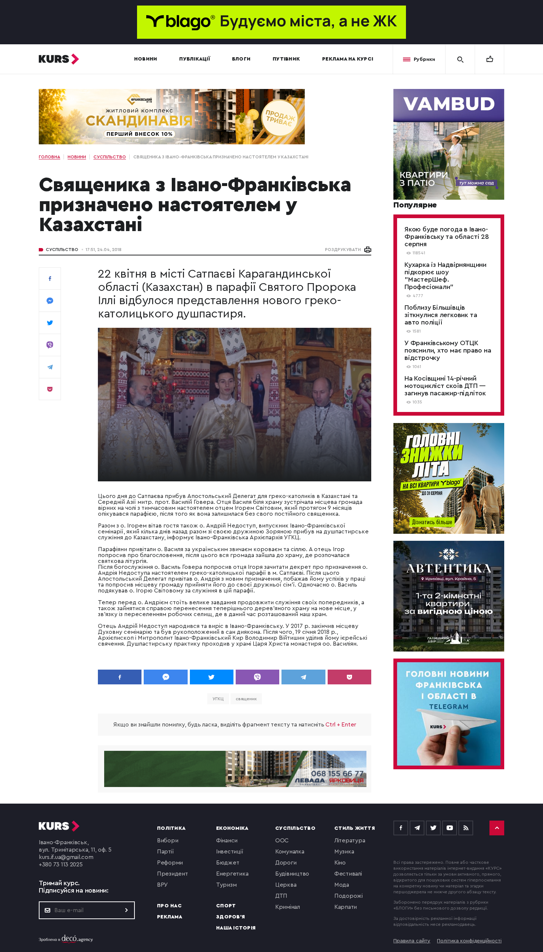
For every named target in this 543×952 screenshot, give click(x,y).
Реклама (169, 917)
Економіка (232, 828)
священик (246, 699)
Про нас (169, 905)
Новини (145, 59)
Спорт (226, 905)
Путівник (286, 59)
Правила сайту (411, 941)
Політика (171, 828)
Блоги (241, 59)
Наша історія (236, 928)
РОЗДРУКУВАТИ (343, 249)
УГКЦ (218, 699)
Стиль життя (354, 828)
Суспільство (62, 249)
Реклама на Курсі (347, 59)
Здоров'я (230, 917)
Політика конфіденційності (469, 941)
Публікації (194, 59)
